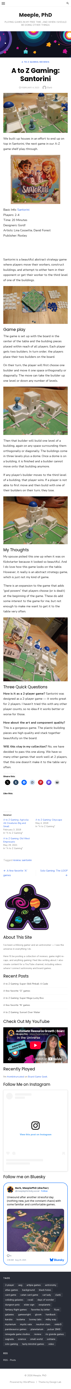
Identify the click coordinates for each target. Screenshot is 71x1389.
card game (10, 1294)
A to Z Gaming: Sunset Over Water (21, 1012)
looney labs (35, 1319)
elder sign (29, 1304)
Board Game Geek (37, 1076)
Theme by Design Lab (49, 1382)
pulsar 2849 (54, 1329)
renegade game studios (17, 1334)
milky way (51, 1319)
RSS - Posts (9, 1360)
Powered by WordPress (22, 1382)
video (51, 1344)
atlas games (11, 1290)
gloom (38, 1314)
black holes (45, 1290)
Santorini (23, 210)
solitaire (51, 1339)
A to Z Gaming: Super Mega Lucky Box (23, 998)
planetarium (37, 1329)
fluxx (56, 1309)
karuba (8, 1319)
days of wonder (45, 1299)
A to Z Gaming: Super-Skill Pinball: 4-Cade (25, 983)
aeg (20, 1285)
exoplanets (44, 1304)
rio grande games (55, 1334)
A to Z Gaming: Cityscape (49, 819)
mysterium (10, 1324)
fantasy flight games (16, 1309)
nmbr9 (58, 1324)
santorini (27, 860)
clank (58, 1294)
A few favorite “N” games (16, 1005)
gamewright (24, 1314)
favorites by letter (40, 1309)
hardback (50, 1314)
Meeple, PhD (35, 15)
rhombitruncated (15, 1076)
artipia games (34, 1285)
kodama (21, 1319)
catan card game (29, 1294)
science (22, 1339)
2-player (9, 1285)
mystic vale (26, 1324)
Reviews (44, 62)
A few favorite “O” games (16, 990)
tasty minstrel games (33, 1344)
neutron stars (43, 1324)
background (28, 1290)
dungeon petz (12, 1304)
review (17, 860)
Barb (49, 87)
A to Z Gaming (30, 62)
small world (36, 1339)
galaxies (9, 1314)
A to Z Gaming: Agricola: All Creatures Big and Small (16, 823)
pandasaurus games (15, 1329)
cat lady (46, 1294)
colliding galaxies (14, 1299)
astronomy (50, 1285)
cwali (30, 1299)
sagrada (9, 1339)
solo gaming (11, 1344)
